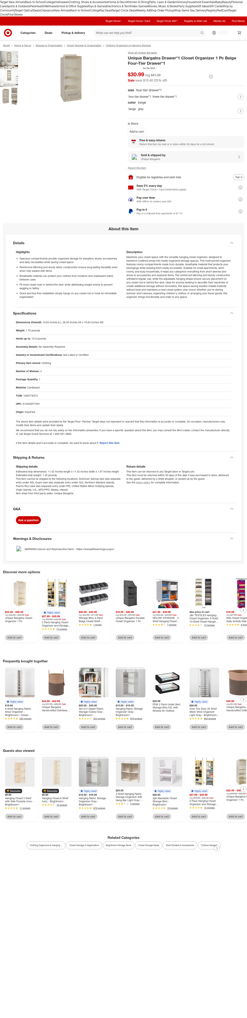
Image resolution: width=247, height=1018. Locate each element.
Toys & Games (97, 6)
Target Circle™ (113, 20)
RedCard (222, 10)
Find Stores (15, 14)
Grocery (182, 2)
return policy (143, 482)
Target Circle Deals (124, 10)
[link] (142, 68)
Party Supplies (187, 6)
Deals (36, 10)
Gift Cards (215, 6)
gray (141, 109)
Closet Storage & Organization (84, 45)
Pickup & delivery (73, 33)
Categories (28, 33)
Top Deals (106, 10)
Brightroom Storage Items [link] (118, 845)
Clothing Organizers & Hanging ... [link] (46, 845)
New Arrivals (62, 10)
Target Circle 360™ (167, 20)
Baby (218, 2)
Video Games (139, 6)
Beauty (226, 2)
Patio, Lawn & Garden (163, 2)
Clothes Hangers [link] (209, 845)
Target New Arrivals (12, 2)
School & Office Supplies (72, 6)
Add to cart (136, 131)
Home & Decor (117, 2)
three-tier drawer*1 (165, 96)
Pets (33, 6)
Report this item (137, 167)
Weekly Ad (143, 10)
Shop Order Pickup (162, 10)
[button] (142, 68)
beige (132, 109)
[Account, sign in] (221, 33)
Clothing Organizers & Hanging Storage (128, 45)
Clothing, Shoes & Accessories (88, 2)
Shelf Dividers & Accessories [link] (180, 845)
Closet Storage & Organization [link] (84, 845)
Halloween (62, 2)
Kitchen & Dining (138, 2)
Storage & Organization (49, 45)
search (202, 33)
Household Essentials (201, 2)
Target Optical (24, 10)
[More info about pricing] (211, 76)
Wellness (50, 6)
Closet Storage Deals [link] (148, 845)
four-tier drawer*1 (140, 96)
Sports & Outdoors (18, 6)
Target (6, 45)
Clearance (47, 10)
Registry (211, 10)
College (50, 2)
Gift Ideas (203, 6)
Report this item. (110, 442)
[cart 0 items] (239, 33)
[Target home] (8, 32)
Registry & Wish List (195, 20)
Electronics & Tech (118, 6)
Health (40, 6)
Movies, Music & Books (163, 6)
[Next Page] (240, 97)
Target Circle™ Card (139, 20)
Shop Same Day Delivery (190, 10)
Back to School (35, 2)
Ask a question (28, 520)
